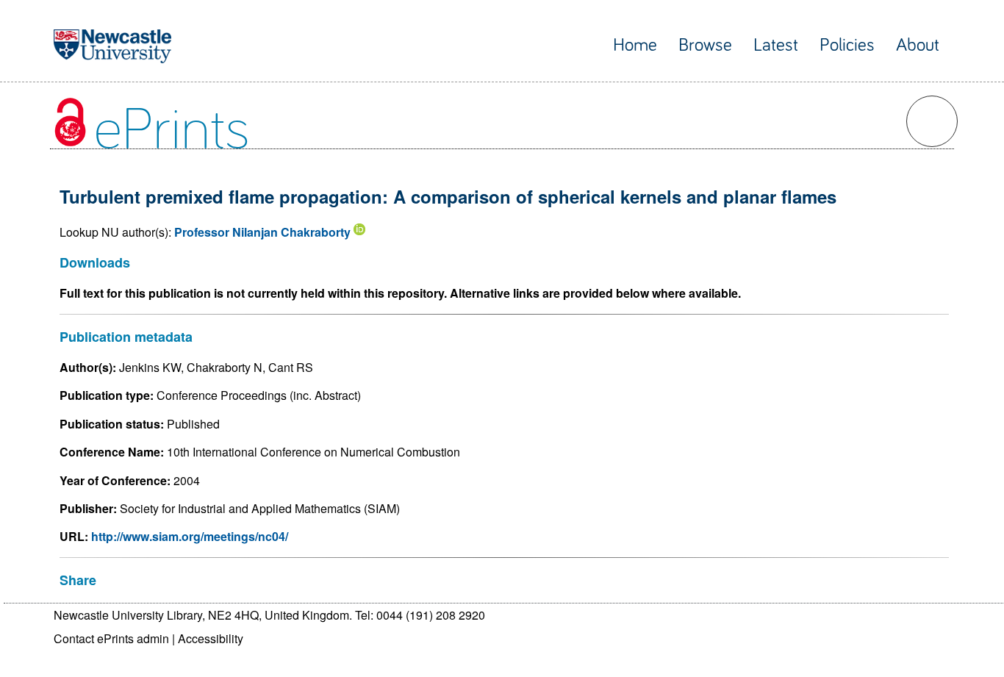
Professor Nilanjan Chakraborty (262, 231)
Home (635, 45)
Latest (775, 45)
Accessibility (210, 638)
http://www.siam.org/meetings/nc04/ (189, 536)
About (917, 45)
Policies (847, 45)
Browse (705, 45)
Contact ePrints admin (111, 638)
